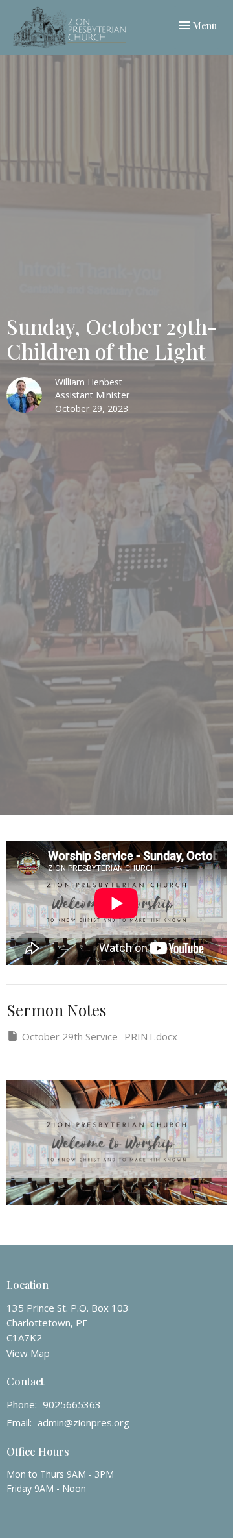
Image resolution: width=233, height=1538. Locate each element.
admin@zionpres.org (83, 1422)
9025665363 (72, 1404)
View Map (28, 1353)
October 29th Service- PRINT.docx (99, 1036)
